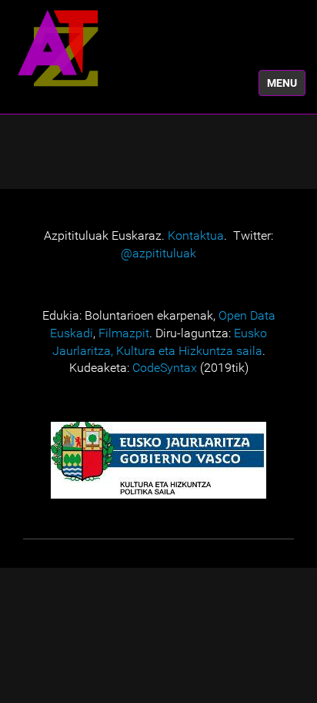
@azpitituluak (158, 253)
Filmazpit (123, 333)
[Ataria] (58, 48)
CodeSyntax (164, 367)
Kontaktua (196, 235)
